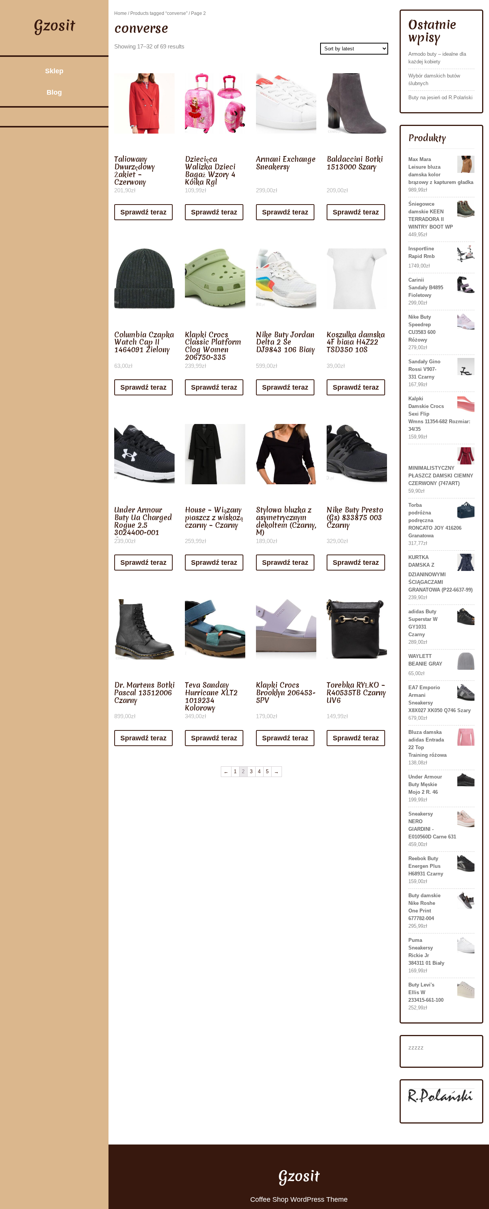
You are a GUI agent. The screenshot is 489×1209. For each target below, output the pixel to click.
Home (120, 13)
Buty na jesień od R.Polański (440, 97)
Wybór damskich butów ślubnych (434, 79)
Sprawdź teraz (143, 212)
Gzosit (54, 25)
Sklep (54, 71)
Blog (54, 92)
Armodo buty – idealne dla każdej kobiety (437, 57)
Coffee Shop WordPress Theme (299, 1199)
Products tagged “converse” (159, 13)
